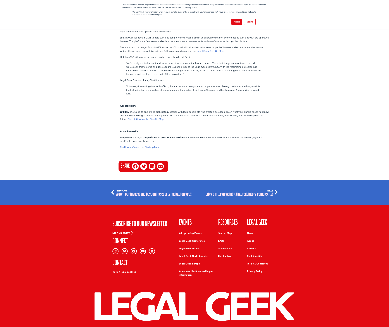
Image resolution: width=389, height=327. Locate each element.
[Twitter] (125, 251)
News (250, 233)
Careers (251, 248)
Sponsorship (225, 248)
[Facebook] (134, 251)
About (250, 241)
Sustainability (254, 256)
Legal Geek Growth (189, 248)
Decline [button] (250, 21)
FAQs (221, 241)
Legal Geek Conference (192, 241)
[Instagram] (115, 251)
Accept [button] (237, 21)
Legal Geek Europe (189, 263)
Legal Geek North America (193, 256)
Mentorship (224, 256)
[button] (135, 166)
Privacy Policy (254, 271)
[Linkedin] (152, 251)
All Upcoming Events (190, 233)
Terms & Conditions (257, 263)
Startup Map (225, 233)
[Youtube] (143, 251)
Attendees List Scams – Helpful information (196, 273)
